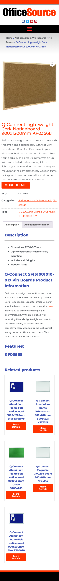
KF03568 (23, 211)
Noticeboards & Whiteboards (30, 38)
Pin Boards (35, 211)
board (51, 306)
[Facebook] (23, 21)
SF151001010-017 (27, 216)
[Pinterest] (35, 21)
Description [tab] (12, 224)
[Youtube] (31, 21)
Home (9, 38)
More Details (16, 185)
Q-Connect (49, 211)
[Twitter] (27, 21)
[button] (29, 29)
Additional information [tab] (36, 224)
